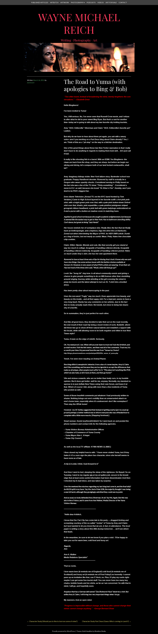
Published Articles (39, 2)
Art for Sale (111, 2)
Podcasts (91, 2)
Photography (77, 2)
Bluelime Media (100, 631)
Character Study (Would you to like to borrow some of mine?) (52, 621)
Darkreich (30, 83)
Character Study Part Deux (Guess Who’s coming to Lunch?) (106, 621)
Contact (123, 2)
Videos (101, 2)
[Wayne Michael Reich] (79, 70)
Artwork (64, 2)
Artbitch (54, 2)
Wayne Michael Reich (79, 23)
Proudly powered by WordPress (63, 631)
